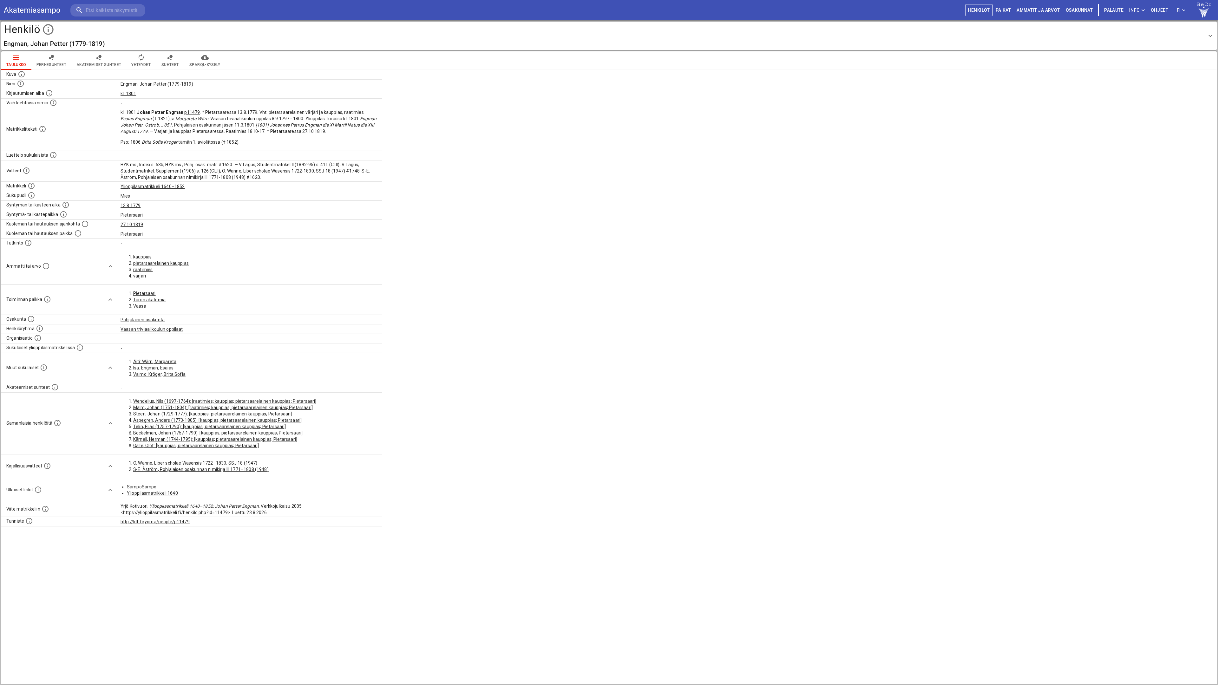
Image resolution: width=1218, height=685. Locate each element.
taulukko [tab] (16, 64)
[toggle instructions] (48, 29)
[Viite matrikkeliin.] (45, 509)
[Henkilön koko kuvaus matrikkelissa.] (42, 129)
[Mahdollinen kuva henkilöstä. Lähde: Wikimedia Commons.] (21, 74)
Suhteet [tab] (170, 64)
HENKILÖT (979, 10)
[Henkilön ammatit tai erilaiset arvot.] (46, 266)
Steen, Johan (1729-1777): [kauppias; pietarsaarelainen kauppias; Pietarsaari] (212, 413)
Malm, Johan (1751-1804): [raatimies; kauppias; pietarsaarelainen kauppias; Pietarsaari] (223, 407)
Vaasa (139, 306)
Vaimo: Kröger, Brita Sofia (159, 374)
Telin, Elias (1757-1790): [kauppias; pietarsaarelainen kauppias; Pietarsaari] (209, 426)
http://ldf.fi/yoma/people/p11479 (155, 521)
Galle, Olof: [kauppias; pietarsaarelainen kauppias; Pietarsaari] (196, 445)
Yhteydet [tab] (141, 64)
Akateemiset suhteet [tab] (98, 64)
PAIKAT (1003, 10)
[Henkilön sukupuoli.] (31, 195)
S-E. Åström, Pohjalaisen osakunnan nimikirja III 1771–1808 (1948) (201, 469)
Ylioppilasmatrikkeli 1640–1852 (153, 186)
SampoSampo (142, 486)
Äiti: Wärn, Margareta (154, 361)
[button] (609, 36)
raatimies (143, 269)
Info (1134, 10)
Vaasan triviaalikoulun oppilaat (152, 329)
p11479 (192, 112)
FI (1179, 10)
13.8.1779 (131, 205)
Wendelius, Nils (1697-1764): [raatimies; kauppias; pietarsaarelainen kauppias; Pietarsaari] (225, 401)
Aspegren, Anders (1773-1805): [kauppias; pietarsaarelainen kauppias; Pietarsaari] (217, 420)
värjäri (139, 275)
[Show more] (110, 266)
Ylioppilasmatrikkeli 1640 (152, 493)
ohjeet (1159, 10)
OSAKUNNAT (1079, 10)
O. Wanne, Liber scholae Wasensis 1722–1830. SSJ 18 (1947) (195, 463)
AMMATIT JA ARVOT (1038, 10)
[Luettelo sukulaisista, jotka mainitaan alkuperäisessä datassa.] (53, 155)
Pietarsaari (132, 215)
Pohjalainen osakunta (143, 319)
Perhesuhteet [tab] (51, 64)
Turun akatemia (149, 299)
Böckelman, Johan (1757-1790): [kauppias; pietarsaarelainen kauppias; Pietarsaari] (218, 432)
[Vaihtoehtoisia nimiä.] (53, 103)
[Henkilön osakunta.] (31, 319)
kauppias (142, 256)
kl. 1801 (128, 93)
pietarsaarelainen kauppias (161, 263)
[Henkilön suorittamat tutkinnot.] (28, 243)
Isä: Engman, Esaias (153, 367)
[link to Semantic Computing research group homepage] (1204, 10)
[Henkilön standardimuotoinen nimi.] (21, 84)
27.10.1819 (132, 224)
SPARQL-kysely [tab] (204, 64)
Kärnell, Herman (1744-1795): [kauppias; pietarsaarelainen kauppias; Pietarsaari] (215, 439)
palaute (1113, 10)
